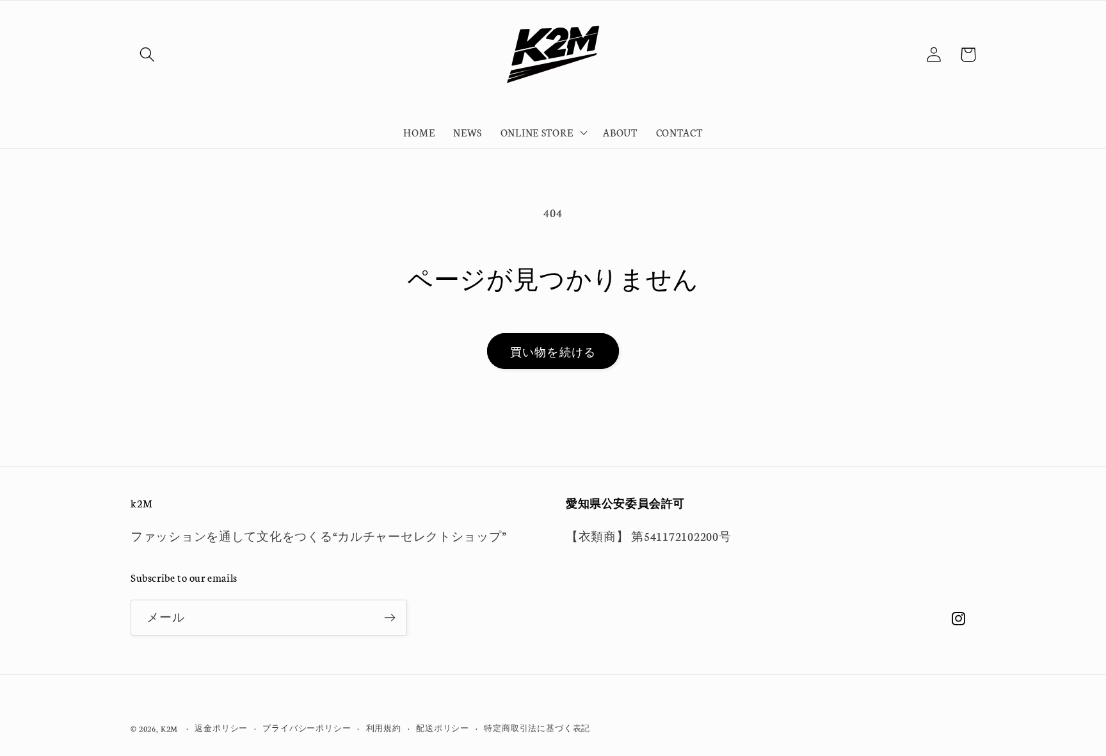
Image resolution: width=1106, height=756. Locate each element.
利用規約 (383, 727)
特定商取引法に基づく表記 (537, 727)
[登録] (389, 618)
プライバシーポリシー (306, 727)
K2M (170, 728)
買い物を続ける (553, 351)
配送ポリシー (442, 727)
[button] (147, 55)
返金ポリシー (221, 727)
